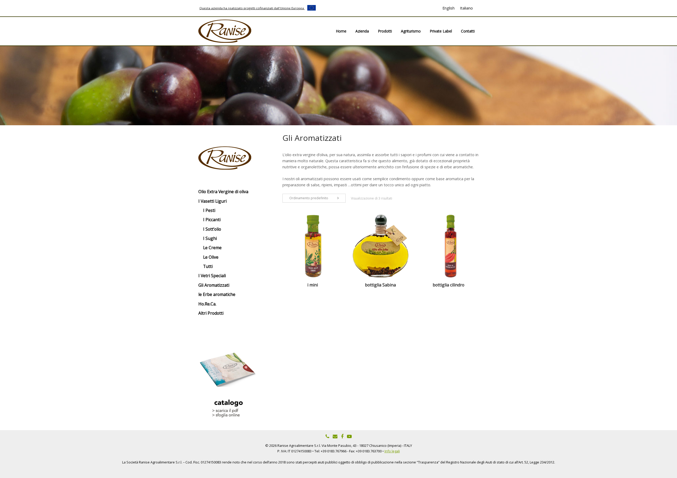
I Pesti (209, 210)
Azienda (362, 31)
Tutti (208, 266)
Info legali (392, 451)
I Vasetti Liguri (212, 201)
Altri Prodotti (210, 313)
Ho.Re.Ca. (207, 304)
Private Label (441, 31)
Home (341, 31)
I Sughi (210, 238)
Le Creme (212, 247)
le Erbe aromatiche (216, 294)
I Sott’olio (212, 229)
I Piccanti (212, 219)
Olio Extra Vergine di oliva (223, 191)
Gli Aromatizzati (213, 285)
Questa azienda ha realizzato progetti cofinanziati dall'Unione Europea (252, 8)
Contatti (468, 31)
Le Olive (210, 257)
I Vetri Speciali (212, 276)
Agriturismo (411, 31)
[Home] (224, 30)
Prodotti (385, 31)
